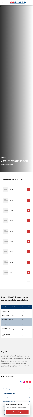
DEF (28, 281)
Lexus (7, 376)
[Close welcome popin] (28, 404)
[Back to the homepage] (18, 2)
